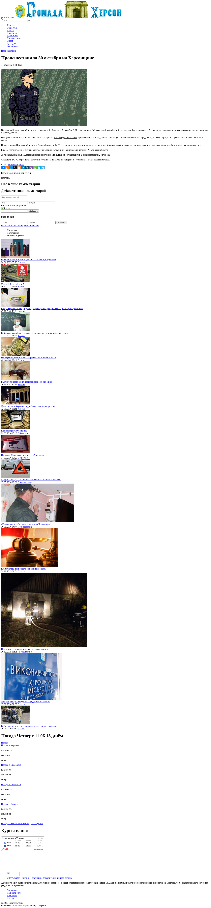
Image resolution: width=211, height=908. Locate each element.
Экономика (12, 35)
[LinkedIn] (23, 167)
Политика (12, 33)
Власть (10, 30)
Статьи (21, 262)
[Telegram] (43, 167)
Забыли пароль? (31, 225)
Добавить (33, 211)
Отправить (61, 223)
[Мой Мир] (11, 167)
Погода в (10, 745)
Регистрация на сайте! (12, 225)
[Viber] (31, 167)
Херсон (10, 25)
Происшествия (14, 38)
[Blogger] (19, 167)
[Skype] (39, 167)
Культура (11, 43)
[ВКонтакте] (3, 167)
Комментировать (16, 164)
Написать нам (14, 893)
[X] (15, 167)
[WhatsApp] (35, 167)
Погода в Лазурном (33, 823)
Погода (4, 742)
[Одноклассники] (7, 167)
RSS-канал (12, 895)
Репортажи (12, 46)
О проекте (12, 890)
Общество (12, 28)
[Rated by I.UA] (13, 875)
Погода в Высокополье (12, 823)
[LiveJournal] (27, 167)
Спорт (10, 41)
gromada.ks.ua (7, 17)
